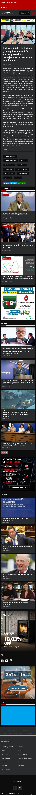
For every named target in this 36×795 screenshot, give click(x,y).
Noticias (15, 731)
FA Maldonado (9, 173)
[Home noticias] (17, 781)
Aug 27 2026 (7, 606)
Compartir (23, 183)
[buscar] (28, 13)
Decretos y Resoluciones (13, 733)
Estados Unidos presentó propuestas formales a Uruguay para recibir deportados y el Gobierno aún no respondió (17, 382)
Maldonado (8, 169)
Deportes (4, 762)
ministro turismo (10, 156)
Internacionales (6, 758)
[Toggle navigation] (32, 13)
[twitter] (13, 183)
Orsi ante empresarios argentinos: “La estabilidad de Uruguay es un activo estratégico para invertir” (17, 245)
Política (5, 195)
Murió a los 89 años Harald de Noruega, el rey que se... (17, 575)
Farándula (4, 765)
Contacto (28, 733)
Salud (20, 762)
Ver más (4, 452)
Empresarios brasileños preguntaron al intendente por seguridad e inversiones (15, 214)
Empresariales (6, 769)
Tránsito (20, 747)
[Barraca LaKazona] (18, 631)
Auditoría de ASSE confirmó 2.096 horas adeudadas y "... (15, 519)
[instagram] (11, 660)
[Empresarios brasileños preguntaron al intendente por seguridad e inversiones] (18, 202)
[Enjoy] (18, 682)
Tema (5, 7)
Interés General (22, 754)
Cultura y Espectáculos (25, 758)
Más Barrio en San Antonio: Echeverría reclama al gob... (17, 547)
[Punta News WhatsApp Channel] (18, 474)
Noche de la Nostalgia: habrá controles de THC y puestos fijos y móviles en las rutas (17, 444)
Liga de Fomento (22, 169)
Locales (20, 750)
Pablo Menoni (9, 165)
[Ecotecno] (18, 20)
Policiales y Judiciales (8, 747)
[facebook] (6, 183)
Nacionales (6, 225)
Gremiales (21, 765)
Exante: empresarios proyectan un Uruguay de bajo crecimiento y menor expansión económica (17, 277)
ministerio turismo (10, 160)
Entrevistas (25, 731)
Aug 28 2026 (7, 522)
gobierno (7, 178)
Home (8, 731)
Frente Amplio (23, 173)
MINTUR (23, 160)
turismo (18, 178)
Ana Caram (21, 165)
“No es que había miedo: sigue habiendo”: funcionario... (15, 603)
